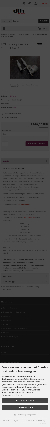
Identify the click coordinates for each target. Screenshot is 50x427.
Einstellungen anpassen (26, 415)
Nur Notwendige (25, 408)
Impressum (43, 423)
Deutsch (5, 420)
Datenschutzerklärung (35, 420)
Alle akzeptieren (25, 400)
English (16, 420)
